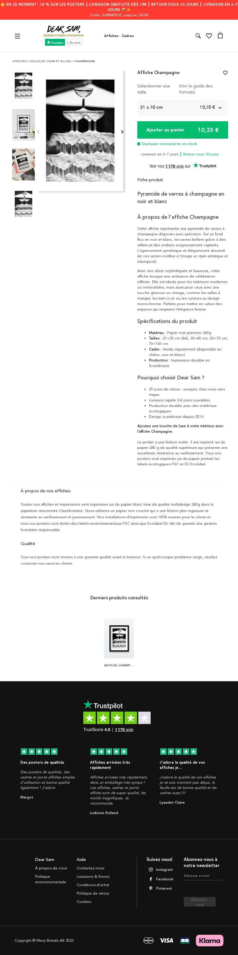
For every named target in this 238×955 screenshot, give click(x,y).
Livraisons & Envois (93, 876)
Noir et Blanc (59, 61)
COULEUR (37, 61)
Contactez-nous (90, 868)
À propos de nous (51, 868)
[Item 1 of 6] (80, 132)
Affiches (111, 36)
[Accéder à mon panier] (220, 36)
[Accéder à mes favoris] (208, 36)
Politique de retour (93, 893)
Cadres (128, 36)
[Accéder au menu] (18, 35)
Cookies (84, 901)
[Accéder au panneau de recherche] (198, 36)
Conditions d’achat (93, 885)
